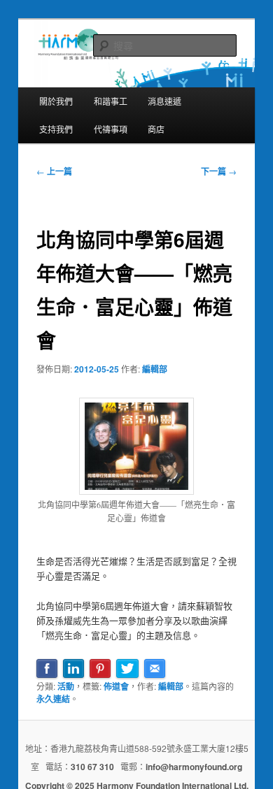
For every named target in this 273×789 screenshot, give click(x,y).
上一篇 (54, 171)
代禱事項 (110, 129)
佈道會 (116, 686)
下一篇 (219, 171)
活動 (65, 686)
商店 (156, 129)
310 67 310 (92, 766)
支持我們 (56, 129)
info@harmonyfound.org (194, 766)
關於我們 (56, 101)
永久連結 (53, 699)
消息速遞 (164, 101)
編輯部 (154, 369)
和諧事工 (110, 101)
